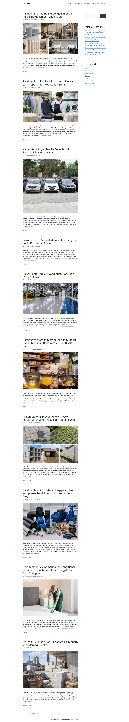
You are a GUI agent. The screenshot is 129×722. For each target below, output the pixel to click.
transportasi (89, 81)
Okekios (87, 104)
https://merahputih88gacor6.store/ (95, 95)
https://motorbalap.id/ (92, 102)
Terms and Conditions (99, 3)
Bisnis (25, 406)
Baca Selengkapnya (38, 67)
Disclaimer (87, 3)
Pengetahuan (27, 330)
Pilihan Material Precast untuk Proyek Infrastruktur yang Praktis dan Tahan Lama (49, 418)
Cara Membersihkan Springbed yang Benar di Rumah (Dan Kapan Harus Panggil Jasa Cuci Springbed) (49, 570)
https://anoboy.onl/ (91, 93)
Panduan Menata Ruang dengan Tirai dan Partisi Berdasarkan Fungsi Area (48, 15)
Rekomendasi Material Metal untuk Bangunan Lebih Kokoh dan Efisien (50, 242)
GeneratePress (74, 719)
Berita (87, 68)
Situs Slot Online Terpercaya (93, 98)
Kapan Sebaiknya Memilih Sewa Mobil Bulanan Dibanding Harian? (46, 151)
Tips (25, 71)
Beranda (69, 3)
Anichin (87, 100)
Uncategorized (89, 83)
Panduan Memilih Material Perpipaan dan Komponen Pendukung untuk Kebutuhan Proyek (48, 493)
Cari (86, 13)
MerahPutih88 (89, 96)
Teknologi (88, 76)
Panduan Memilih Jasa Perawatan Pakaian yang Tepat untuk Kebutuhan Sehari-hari (48, 83)
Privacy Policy (78, 3)
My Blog (26, 4)
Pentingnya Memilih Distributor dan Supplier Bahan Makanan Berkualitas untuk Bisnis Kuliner (49, 343)
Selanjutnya (34, 713)
